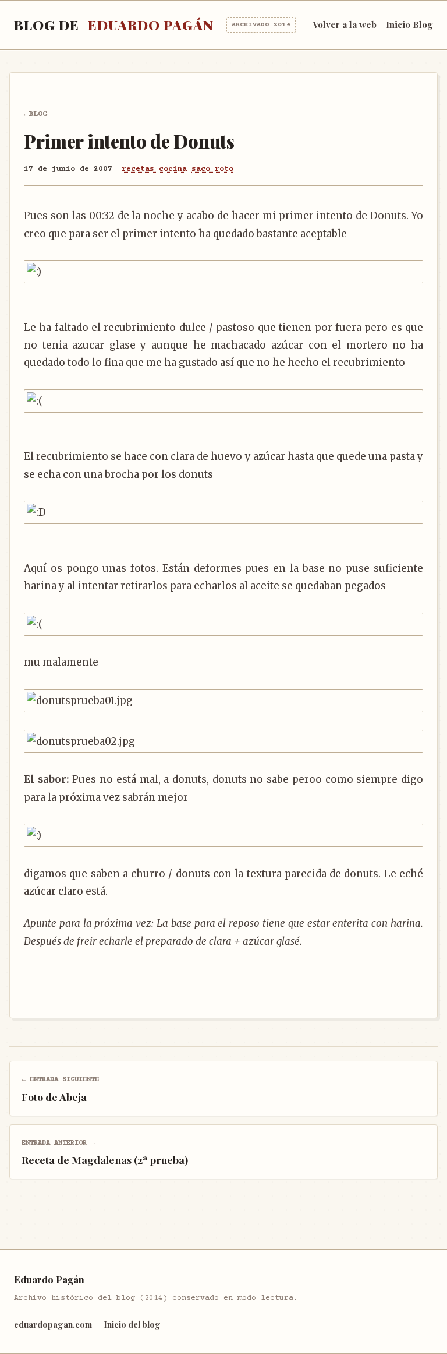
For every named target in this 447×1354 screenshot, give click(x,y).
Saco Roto (212, 169)
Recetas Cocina (154, 169)
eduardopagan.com (53, 1324)
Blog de (152, 25)
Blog (38, 114)
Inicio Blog (409, 24)
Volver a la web (345, 24)
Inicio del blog (132, 1324)
